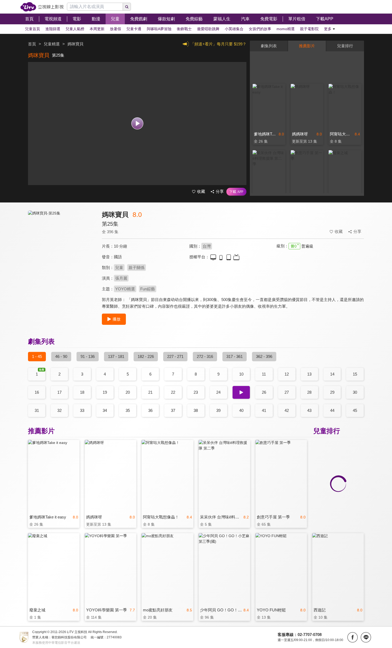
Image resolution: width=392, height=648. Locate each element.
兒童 (119, 267)
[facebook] (352, 637)
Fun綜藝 (147, 289)
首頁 (32, 44)
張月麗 (121, 278)
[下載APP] (236, 192)
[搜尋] (127, 7)
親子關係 (137, 267)
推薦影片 (307, 46)
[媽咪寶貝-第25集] (61, 258)
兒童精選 (52, 44)
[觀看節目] (137, 124)
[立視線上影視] (42, 6)
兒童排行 (345, 46)
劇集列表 (269, 46)
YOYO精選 (125, 289)
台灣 (207, 246)
